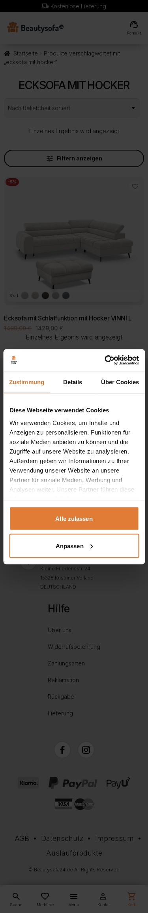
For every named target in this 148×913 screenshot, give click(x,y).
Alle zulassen (73, 518)
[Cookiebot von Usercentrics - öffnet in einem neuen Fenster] (105, 360)
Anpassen (70, 545)
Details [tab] (72, 382)
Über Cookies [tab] (120, 382)
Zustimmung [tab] (26, 382)
